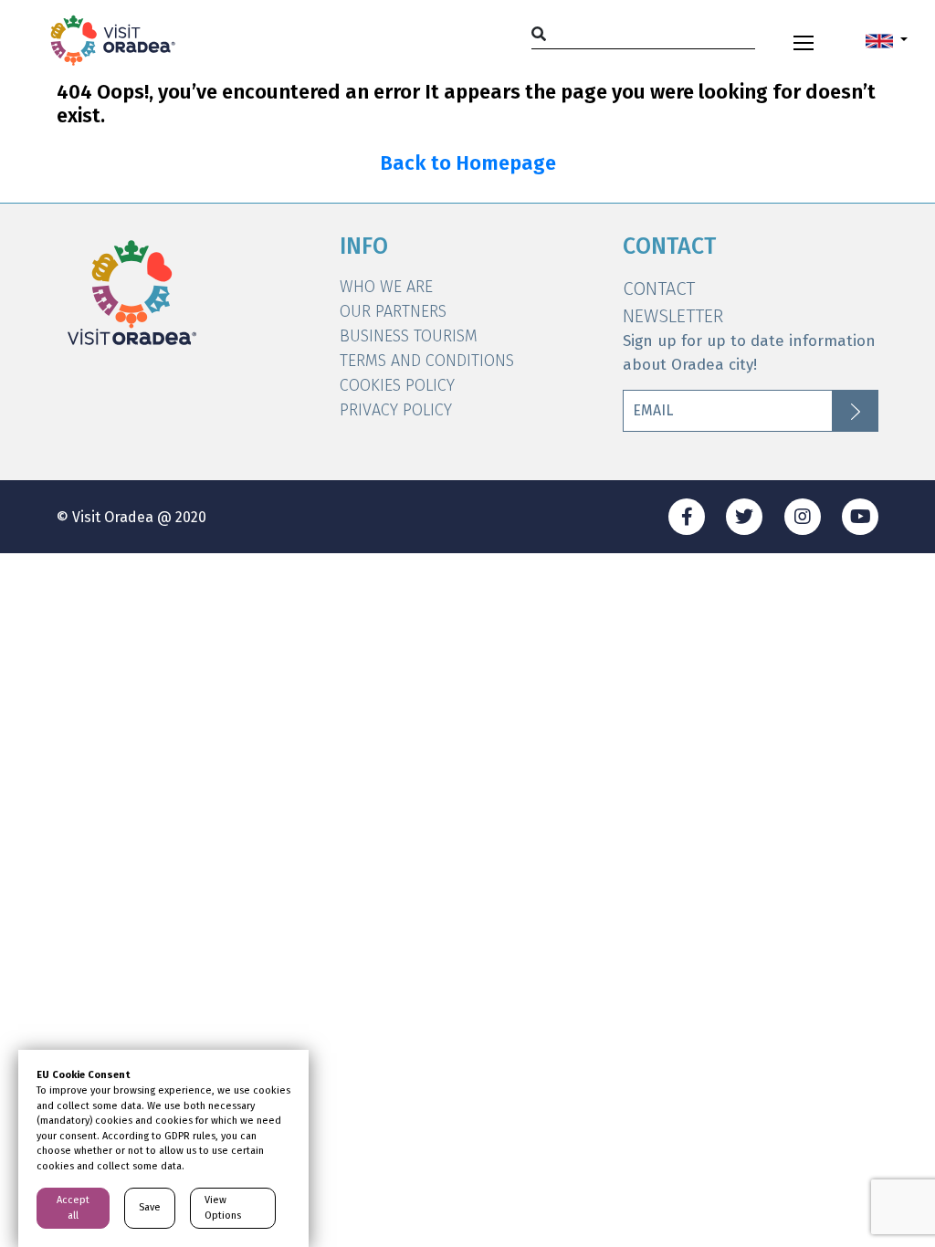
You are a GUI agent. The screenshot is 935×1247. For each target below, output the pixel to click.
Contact (659, 288)
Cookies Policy (397, 385)
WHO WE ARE (386, 287)
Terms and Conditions (427, 361)
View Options (223, 1207)
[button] (886, 40)
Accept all (73, 1207)
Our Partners (393, 311)
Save (150, 1207)
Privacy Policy (396, 410)
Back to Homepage (468, 163)
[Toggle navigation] (804, 40)
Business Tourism (409, 336)
